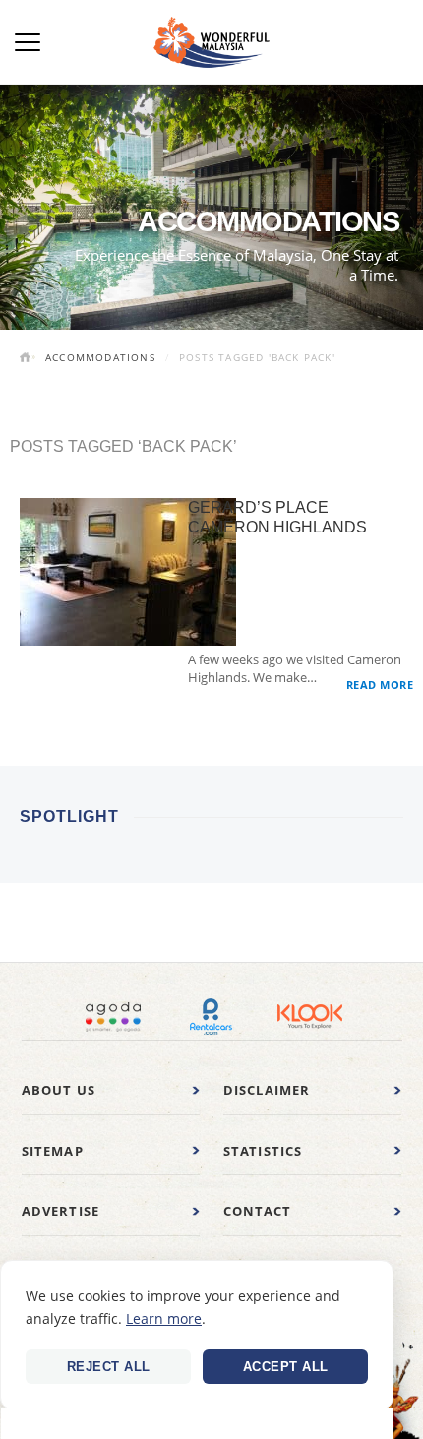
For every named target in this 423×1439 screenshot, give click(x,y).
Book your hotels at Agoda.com (113, 1016)
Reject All (109, 1366)
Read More (380, 684)
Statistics (263, 1150)
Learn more (164, 1318)
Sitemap (53, 1150)
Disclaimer (267, 1089)
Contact (257, 1211)
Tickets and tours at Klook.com (310, 1016)
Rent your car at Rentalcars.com (211, 1016)
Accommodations (100, 357)
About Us (59, 1089)
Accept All (286, 1366)
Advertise (61, 1211)
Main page (27, 359)
